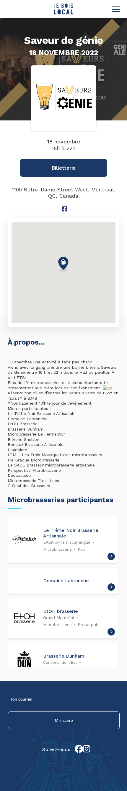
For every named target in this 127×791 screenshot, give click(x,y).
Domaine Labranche (66, 580)
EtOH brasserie (60, 611)
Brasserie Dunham (63, 656)
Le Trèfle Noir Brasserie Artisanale (70, 533)
